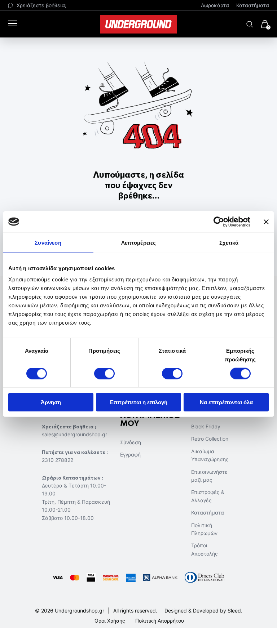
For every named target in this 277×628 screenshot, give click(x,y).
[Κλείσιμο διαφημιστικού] (266, 221)
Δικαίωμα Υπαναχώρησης (210, 455)
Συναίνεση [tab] (48, 242)
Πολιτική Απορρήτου (159, 621)
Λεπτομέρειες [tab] (138, 242)
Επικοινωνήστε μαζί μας (209, 476)
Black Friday (205, 426)
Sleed (234, 610)
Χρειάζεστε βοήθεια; (41, 5)
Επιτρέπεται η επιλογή (138, 402)
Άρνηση (51, 402)
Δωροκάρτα (215, 5)
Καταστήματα (252, 5)
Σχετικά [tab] (229, 242)
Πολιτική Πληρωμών (204, 529)
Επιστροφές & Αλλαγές (207, 496)
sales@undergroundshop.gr (74, 434)
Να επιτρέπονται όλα (226, 402)
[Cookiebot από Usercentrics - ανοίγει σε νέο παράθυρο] (218, 221)
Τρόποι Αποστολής (204, 549)
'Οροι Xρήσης (109, 621)
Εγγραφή (130, 454)
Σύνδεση (130, 442)
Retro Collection (209, 439)
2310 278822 (57, 460)
